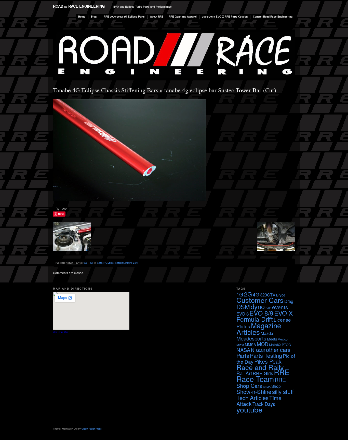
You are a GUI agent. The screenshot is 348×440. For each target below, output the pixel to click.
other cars (278, 349)
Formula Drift (254, 319)
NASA (243, 349)
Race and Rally (260, 367)
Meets (272, 339)
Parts (242, 355)
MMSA (250, 344)
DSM (243, 306)
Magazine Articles (258, 328)
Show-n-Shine (253, 391)
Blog (94, 16)
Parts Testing (266, 355)
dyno (258, 306)
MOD (262, 344)
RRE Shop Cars (261, 382)
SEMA (267, 387)
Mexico (283, 339)
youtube (249, 409)
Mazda (267, 333)
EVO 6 (242, 313)
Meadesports (251, 338)
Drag (288, 301)
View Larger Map (60, 332)
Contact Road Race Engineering (272, 16)
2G (248, 294)
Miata (240, 345)
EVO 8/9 (261, 312)
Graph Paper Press (92, 428)
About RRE (156, 16)
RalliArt (244, 373)
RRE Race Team (263, 375)
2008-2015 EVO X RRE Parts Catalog (225, 16)
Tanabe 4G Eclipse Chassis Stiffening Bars (105, 90)
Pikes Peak (268, 361)
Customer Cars (260, 300)
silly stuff (283, 391)
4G (256, 294)
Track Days (263, 404)
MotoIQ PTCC (280, 344)
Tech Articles (252, 397)
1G (239, 294)
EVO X (283, 312)
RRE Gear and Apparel (183, 16)
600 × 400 (88, 262)
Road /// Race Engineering (79, 6)
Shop (276, 386)
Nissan (258, 349)
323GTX (267, 295)
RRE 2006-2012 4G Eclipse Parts (124, 16)
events (280, 307)
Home (81, 16)
